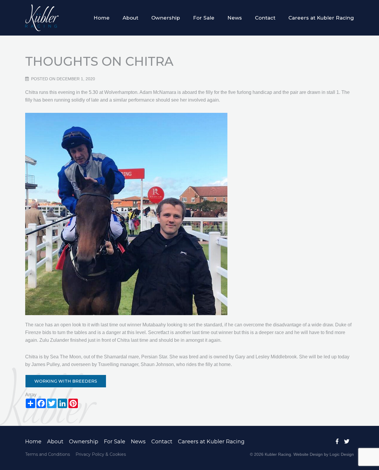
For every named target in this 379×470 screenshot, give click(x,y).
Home (102, 18)
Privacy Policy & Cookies (101, 454)
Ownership (165, 18)
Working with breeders (65, 381)
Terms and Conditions (47, 454)
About (130, 18)
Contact (265, 18)
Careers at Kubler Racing (321, 18)
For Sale (203, 18)
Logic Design (342, 454)
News (234, 18)
